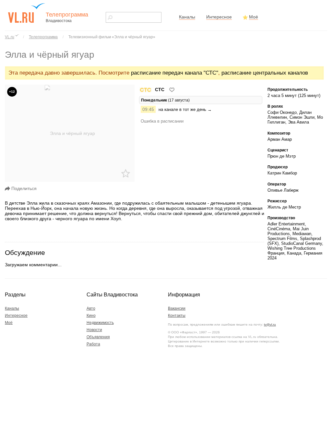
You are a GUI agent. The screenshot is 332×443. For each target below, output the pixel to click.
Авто (91, 308)
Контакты (176, 315)
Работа (93, 344)
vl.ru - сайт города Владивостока (27, 13)
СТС (160, 89)
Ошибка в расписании (162, 121)
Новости (94, 330)
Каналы (187, 16)
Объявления (98, 337)
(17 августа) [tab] (165, 100)
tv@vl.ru (270, 324)
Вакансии (176, 308)
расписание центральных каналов (264, 73)
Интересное (219, 16)
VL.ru (9, 37)
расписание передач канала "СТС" (174, 73)
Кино (91, 315)
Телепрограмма (43, 37)
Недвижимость (100, 322)
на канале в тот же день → (185, 109)
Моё (253, 16)
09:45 (148, 109)
